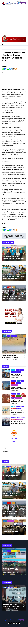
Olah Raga (10, 335)
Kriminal (23, 395)
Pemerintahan (14, 384)
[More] (15, 69)
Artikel (5, 267)
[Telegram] (10, 69)
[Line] (8, 69)
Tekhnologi (18, 247)
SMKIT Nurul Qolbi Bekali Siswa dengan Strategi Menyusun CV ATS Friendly (11, 569)
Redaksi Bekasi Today (6, 359)
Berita (5, 247)
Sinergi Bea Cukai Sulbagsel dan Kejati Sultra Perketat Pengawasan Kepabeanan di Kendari (18, 389)
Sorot (13, 247)
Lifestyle (18, 372)
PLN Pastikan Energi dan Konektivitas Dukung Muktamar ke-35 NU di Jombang (13, 258)
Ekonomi (23, 393)
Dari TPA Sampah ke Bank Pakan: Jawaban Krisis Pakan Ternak (14, 277)
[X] (13, 69)
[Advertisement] (14, 20)
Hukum (9, 287)
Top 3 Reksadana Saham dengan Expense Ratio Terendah (18, 412)
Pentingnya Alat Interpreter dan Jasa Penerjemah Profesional (18, 375)
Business (21, 369)
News (13, 397)
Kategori (4, 448)
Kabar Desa (14, 587)
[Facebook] (5, 69)
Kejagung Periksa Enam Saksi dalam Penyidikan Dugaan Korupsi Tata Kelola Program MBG (13, 299)
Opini (9, 267)
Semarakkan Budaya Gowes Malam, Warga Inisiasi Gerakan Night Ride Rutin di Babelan (10, 358)
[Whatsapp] (3, 69)
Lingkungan (18, 382)
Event (9, 247)
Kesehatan (18, 395)
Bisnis (17, 369)
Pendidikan (10, 550)
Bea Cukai (14, 380)
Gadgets (13, 372)
